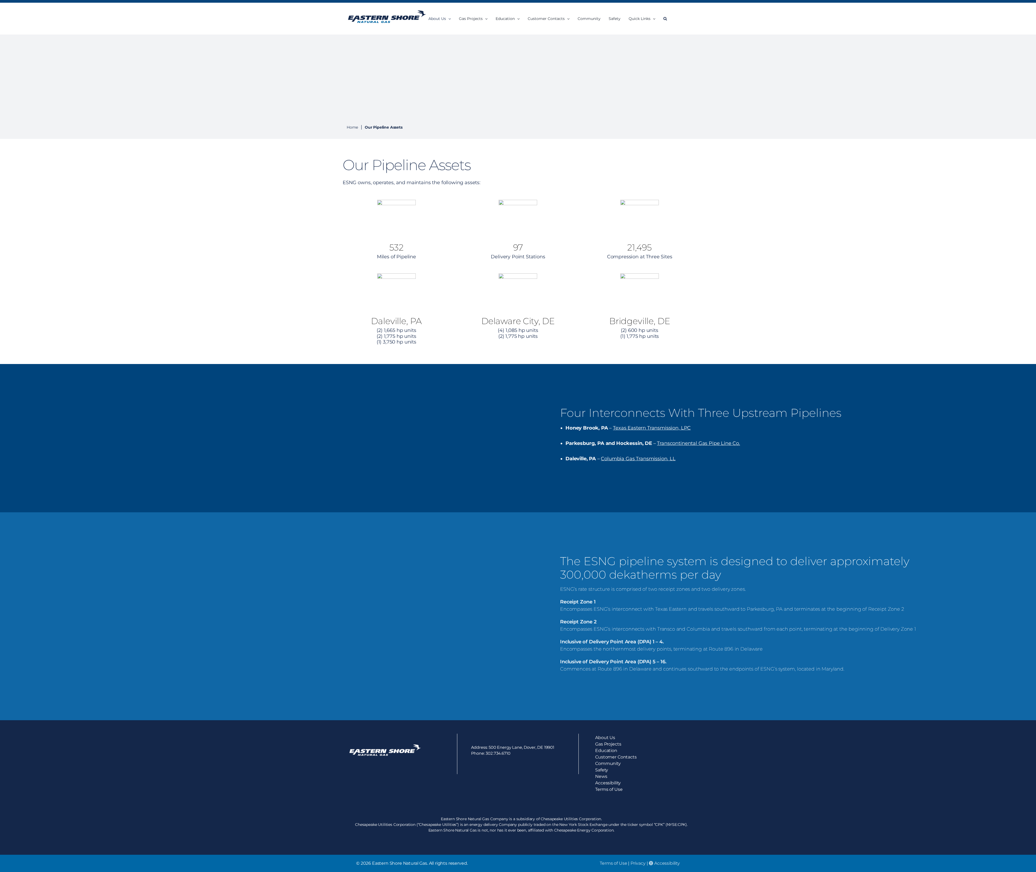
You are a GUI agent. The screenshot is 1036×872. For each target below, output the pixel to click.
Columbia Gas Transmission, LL (638, 459)
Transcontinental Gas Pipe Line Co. (698, 443)
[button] (665, 19)
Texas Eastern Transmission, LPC (652, 428)
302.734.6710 (498, 753)
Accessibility (666, 863)
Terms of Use (613, 863)
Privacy (638, 863)
